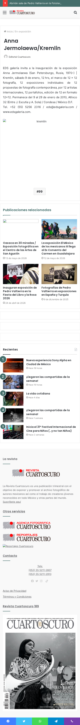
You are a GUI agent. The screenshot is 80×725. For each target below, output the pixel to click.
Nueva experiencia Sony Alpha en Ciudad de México (48, 362)
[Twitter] (38, 581)
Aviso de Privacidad (14, 590)
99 (41, 191)
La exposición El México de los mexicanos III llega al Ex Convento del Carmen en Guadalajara (58, 248)
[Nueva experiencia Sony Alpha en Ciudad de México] (13, 365)
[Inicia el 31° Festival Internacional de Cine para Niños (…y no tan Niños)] (13, 432)
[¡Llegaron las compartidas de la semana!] (13, 382)
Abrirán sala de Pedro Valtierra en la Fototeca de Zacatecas (43, 3)
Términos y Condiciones (17, 596)
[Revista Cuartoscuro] (24, 12)
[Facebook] (33, 581)
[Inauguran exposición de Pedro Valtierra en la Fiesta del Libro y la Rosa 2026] (21, 274)
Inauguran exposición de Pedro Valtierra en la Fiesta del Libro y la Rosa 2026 (20, 293)
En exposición (23, 31)
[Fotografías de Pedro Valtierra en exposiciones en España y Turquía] (59, 274)
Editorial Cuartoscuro (20, 56)
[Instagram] (42, 581)
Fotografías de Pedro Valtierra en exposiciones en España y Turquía (58, 291)
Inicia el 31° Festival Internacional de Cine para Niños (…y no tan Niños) (51, 429)
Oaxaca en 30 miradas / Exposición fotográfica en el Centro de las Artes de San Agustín (21, 248)
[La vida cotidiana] (13, 399)
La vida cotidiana (38, 393)
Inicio (9, 31)
